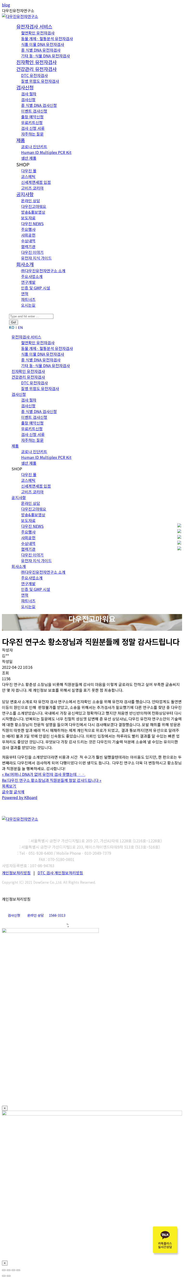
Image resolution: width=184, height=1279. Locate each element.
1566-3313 (57, 915)
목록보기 (9, 786)
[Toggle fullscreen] (13, 1270)
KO (11, 327)
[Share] (9, 1270)
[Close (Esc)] (4, 1270)
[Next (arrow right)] (9, 1276)
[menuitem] (34, 27)
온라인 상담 (35, 915)
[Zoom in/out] (18, 1270)
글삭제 (19, 792)
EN (20, 327)
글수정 (7, 792)
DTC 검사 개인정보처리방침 (60, 873)
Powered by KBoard (19, 797)
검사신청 (14, 915)
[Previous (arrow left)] (4, 1276)
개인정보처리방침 (16, 873)
